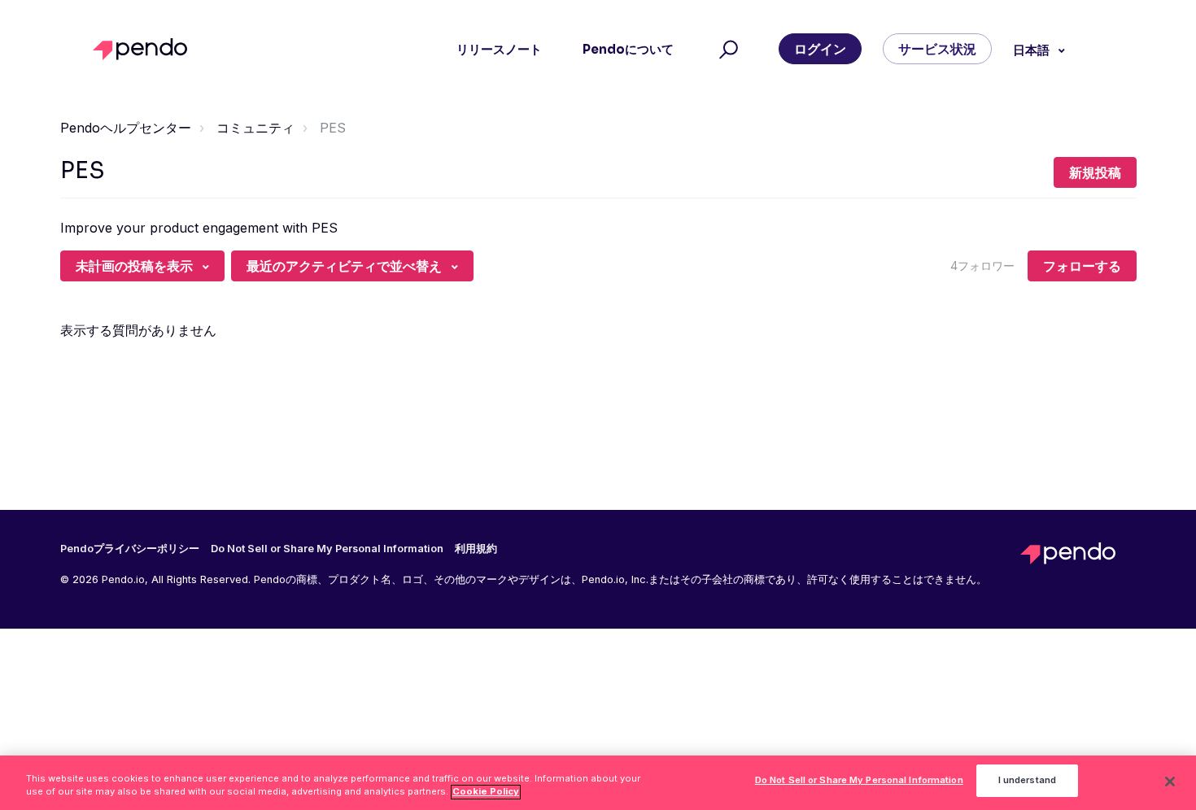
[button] (726, 49)
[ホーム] (144, 49)
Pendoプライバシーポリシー (129, 549)
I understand (1027, 780)
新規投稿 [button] (1095, 172)
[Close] (1170, 781)
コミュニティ (255, 128)
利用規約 (476, 549)
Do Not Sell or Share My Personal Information (859, 780)
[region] (598, 783)
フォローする (1082, 266)
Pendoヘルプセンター (125, 128)
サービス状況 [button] (937, 49)
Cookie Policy (485, 792)
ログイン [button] (820, 49)
